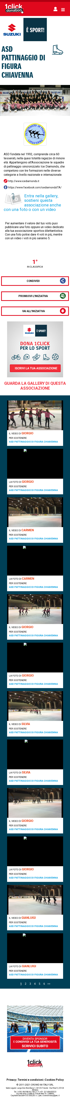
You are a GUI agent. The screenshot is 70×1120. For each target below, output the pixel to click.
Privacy (11, 1079)
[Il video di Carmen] (35, 512)
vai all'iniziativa (33, 311)
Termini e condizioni (30, 1079)
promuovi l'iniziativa (33, 296)
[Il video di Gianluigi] (35, 900)
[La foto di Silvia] (35, 754)
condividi (33, 280)
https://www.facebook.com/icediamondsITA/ (35, 187)
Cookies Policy (54, 1079)
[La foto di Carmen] (35, 561)
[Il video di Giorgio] (35, 415)
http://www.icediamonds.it (23, 181)
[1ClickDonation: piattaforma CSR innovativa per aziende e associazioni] (14, 13)
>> (48, 983)
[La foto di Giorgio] (35, 464)
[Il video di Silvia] (35, 706)
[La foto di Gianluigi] (35, 948)
